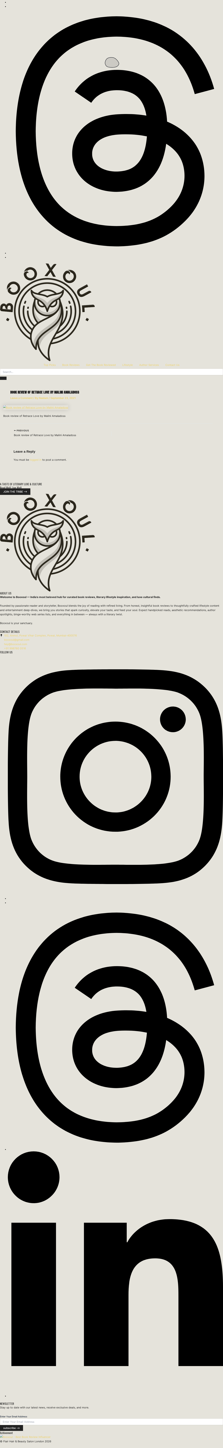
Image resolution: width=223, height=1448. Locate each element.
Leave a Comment (21, 398)
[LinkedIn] (115, 1396)
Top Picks (50, 365)
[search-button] (3, 378)
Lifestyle (127, 365)
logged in (35, 459)
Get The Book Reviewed (101, 365)
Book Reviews (71, 365)
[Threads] (115, 253)
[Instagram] (115, 898)
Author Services (149, 365)
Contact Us (172, 365)
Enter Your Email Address (13, 1416)
